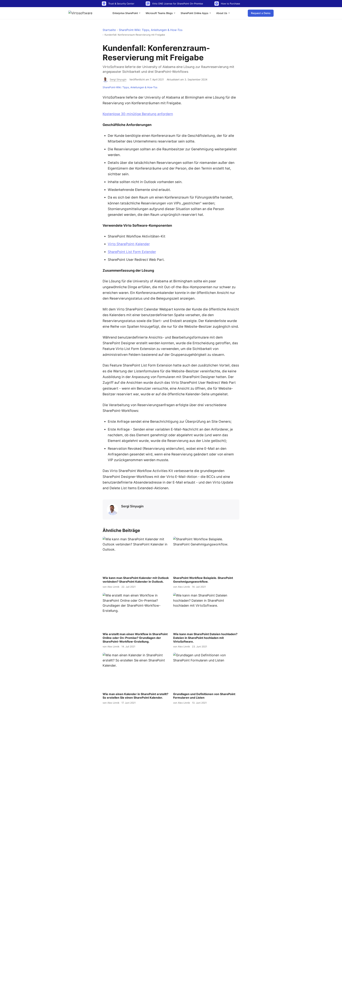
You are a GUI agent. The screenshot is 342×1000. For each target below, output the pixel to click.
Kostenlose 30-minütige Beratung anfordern (138, 114)
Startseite (109, 30)
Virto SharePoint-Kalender (129, 244)
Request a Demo (260, 13)
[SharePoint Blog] (81, 13)
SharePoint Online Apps (195, 13)
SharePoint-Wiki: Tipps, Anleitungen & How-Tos (150, 30)
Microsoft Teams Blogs (159, 13)
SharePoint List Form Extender (132, 252)
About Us (222, 13)
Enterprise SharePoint (126, 13)
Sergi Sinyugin (132, 506)
